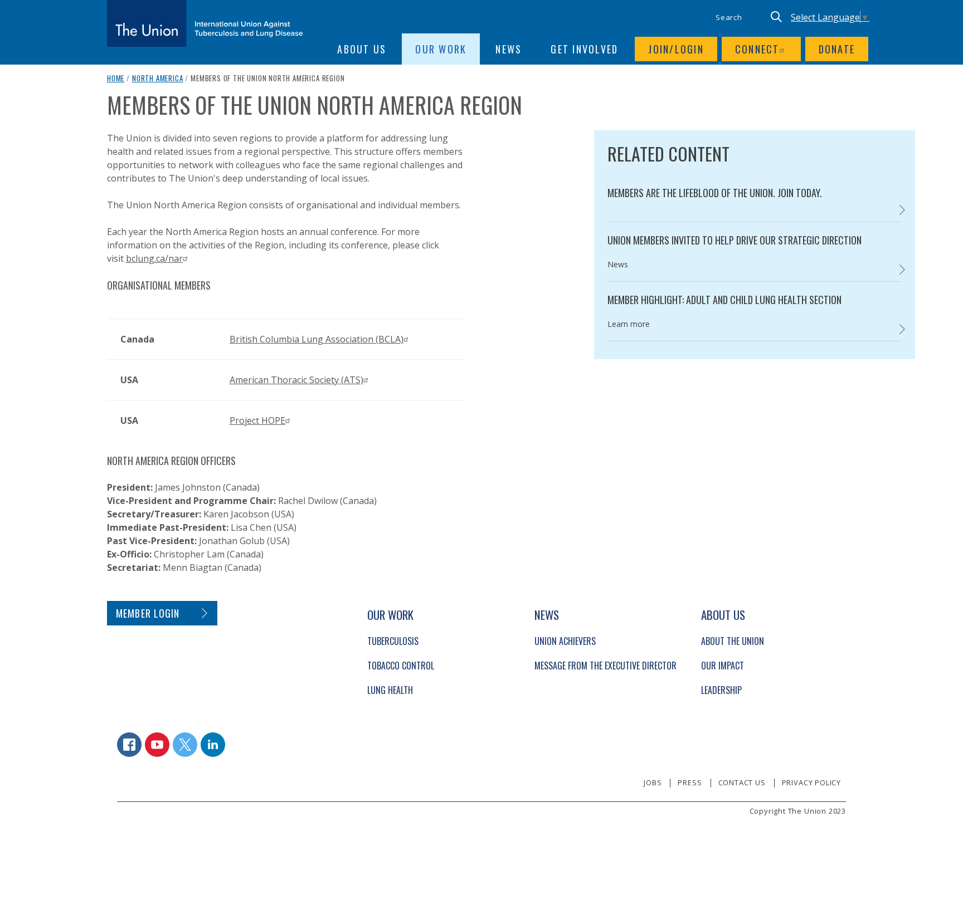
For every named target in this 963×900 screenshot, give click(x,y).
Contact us (742, 782)
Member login (148, 613)
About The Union (732, 641)
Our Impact (722, 665)
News (508, 49)
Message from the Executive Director (605, 665)
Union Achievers (565, 641)
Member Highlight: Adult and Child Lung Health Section (724, 299)
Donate (837, 49)
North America (157, 78)
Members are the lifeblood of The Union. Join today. (714, 192)
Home (115, 78)
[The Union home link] (205, 23)
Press (690, 782)
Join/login (676, 49)
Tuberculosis (393, 641)
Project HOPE (257, 420)
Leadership (721, 690)
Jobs (653, 782)
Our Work (440, 49)
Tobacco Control (400, 665)
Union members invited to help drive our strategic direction (734, 240)
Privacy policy (811, 782)
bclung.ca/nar (154, 258)
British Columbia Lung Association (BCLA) (316, 339)
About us (361, 49)
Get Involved (584, 49)
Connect (757, 49)
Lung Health (390, 690)
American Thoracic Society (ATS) (296, 380)
